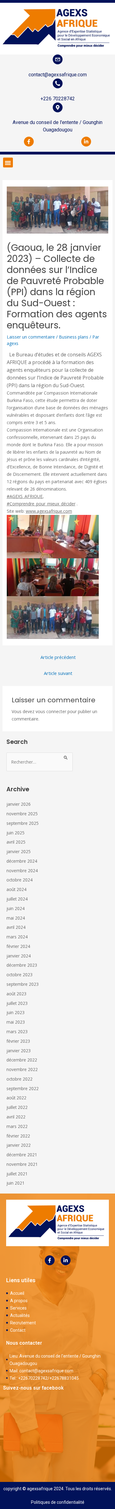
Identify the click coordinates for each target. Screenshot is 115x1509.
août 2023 (16, 994)
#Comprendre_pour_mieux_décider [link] (41, 504)
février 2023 (18, 1041)
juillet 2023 (17, 1003)
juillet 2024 (17, 899)
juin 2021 (15, 1183)
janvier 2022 (18, 1145)
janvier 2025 (18, 851)
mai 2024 (15, 918)
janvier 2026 (18, 804)
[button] (8, 162)
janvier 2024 (18, 956)
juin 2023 (15, 1012)
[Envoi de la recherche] (66, 756)
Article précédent (58, 657)
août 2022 (16, 1098)
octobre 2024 (19, 880)
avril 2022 (15, 1117)
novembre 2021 (22, 1164)
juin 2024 (15, 908)
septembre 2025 (22, 823)
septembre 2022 (22, 1088)
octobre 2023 (19, 974)
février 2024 (18, 946)
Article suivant (58, 673)
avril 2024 (15, 927)
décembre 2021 (21, 1155)
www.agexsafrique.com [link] (49, 511)
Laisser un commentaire (31, 337)
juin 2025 (15, 833)
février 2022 (18, 1136)
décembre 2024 (21, 861)
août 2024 (16, 889)
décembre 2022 (21, 1060)
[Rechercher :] (39, 761)
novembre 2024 (22, 870)
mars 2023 (17, 1031)
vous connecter (51, 711)
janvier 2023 (18, 1050)
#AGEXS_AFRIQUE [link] (25, 496)
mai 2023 (15, 1022)
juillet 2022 (17, 1107)
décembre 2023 (21, 965)
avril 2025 (15, 842)
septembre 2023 (22, 984)
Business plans (73, 337)
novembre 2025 (22, 814)
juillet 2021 (17, 1174)
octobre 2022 (19, 1079)
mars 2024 (17, 937)
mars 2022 (17, 1126)
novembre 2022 (22, 1069)
